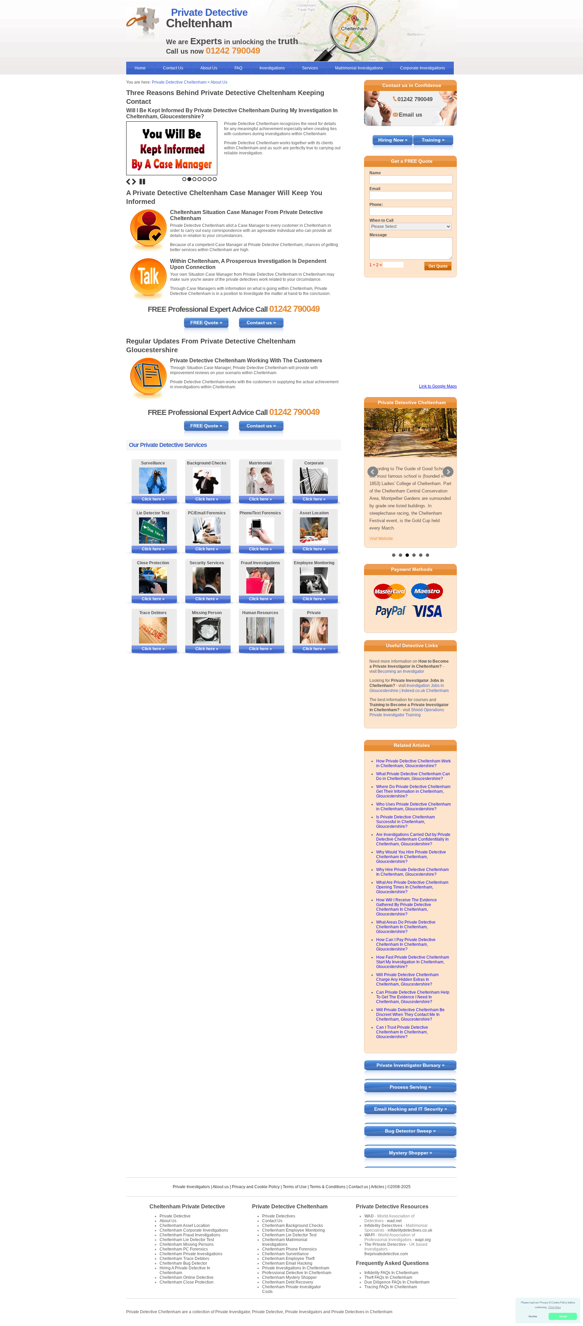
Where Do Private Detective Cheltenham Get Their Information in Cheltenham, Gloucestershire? (413, 791)
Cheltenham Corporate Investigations (194, 1230)
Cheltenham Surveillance (285, 1254)
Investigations (272, 68)
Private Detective (175, 1216)
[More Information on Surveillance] (153, 481)
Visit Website (381, 538)
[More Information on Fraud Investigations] (260, 580)
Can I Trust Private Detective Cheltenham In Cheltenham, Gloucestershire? (402, 1032)
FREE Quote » (206, 322)
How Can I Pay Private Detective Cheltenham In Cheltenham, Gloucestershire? (406, 944)
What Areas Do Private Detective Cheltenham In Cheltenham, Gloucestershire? (406, 927)
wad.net (394, 1220)
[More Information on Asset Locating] (314, 530)
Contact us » (261, 322)
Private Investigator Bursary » (411, 1065)
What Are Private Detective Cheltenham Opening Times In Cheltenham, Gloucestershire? (412, 887)
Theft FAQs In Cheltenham (388, 1277)
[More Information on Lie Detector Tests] (153, 530)
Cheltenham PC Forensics (184, 1249)
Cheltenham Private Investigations (191, 1254)
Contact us (358, 1186)
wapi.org (423, 1239)
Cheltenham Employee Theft (288, 1258)
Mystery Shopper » (410, 1152)
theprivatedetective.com (386, 1254)
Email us (410, 115)
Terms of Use (295, 1186)
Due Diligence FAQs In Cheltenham (396, 1282)
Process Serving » (410, 1087)
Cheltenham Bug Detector (183, 1263)
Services (310, 68)
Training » (433, 140)
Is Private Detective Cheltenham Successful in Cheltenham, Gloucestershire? (405, 822)
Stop (142, 182)
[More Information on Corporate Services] (314, 481)
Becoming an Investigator (401, 671)
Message (378, 235)
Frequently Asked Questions (392, 1263)
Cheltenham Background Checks (292, 1225)
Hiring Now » (393, 140)
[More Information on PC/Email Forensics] (206, 530)
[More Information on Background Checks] (206, 481)
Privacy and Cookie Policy (256, 1186)
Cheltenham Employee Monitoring (293, 1230)
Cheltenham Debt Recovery (287, 1282)
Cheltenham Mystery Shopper (289, 1277)
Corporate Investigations (422, 68)
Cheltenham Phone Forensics (289, 1249)
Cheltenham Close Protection (187, 1282)
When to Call (381, 220)
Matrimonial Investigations (359, 68)
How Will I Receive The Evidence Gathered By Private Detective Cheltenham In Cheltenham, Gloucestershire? (406, 907)
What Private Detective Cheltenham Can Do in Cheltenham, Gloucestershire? (413, 776)
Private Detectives (278, 1216)
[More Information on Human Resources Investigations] (260, 630)
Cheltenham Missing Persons (187, 1244)
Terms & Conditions (327, 1186)
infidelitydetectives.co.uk (410, 1230)
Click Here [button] (554, 1307)
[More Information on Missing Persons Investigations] (206, 630)
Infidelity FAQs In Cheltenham (391, 1272)
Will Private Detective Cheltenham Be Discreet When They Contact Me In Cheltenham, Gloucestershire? (410, 1014)
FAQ (238, 68)
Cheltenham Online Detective (187, 1277)
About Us (208, 68)
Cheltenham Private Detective (187, 1206)
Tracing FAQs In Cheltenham (390, 1287)
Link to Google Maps (438, 386)
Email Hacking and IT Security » (410, 1109)
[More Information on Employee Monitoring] (314, 580)
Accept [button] (563, 1316)
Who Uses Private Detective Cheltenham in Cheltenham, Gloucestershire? (413, 806)
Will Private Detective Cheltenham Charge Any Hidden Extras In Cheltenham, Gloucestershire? (407, 979)
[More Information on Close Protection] (153, 580)
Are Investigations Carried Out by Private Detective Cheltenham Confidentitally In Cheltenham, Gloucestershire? (413, 839)
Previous (128, 182)
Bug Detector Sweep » (410, 1131)
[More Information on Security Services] (206, 580)
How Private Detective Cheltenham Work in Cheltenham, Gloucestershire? (413, 763)
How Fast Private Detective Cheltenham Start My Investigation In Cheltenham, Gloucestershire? (412, 962)
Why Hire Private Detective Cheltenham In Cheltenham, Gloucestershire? (412, 872)
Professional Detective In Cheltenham (296, 1272)
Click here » (153, 499)
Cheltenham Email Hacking (287, 1263)
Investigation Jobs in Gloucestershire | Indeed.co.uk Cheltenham (409, 688)
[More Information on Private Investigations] (314, 630)
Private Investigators (191, 1186)
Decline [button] (533, 1316)
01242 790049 (415, 99)
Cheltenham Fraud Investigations (190, 1235)
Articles (377, 1186)
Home (140, 68)
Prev (372, 471)
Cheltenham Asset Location (185, 1225)
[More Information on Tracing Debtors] (153, 630)
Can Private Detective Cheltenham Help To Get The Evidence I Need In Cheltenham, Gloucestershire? (412, 997)
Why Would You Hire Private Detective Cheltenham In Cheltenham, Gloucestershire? (411, 857)
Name (375, 173)
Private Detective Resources (392, 1206)
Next (134, 182)
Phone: (376, 204)
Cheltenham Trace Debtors (184, 1258)
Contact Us (173, 68)
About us (221, 1186)
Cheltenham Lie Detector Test (187, 1239)
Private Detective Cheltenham (179, 82)
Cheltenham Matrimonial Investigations (284, 1242)
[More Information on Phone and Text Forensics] (260, 530)
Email (374, 188)
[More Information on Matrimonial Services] (260, 481)
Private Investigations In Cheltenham (295, 1268)
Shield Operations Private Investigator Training (406, 712)
